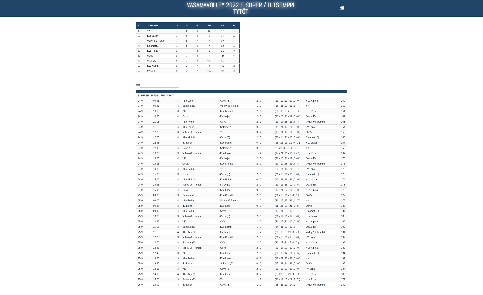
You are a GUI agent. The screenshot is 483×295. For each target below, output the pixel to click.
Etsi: (138, 84)
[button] (326, 8)
